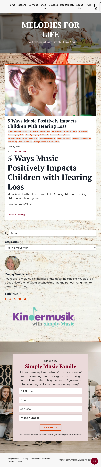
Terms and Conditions (40, 458)
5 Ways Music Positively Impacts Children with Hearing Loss (42, 123)
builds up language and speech (37, 135)
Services (33, 4)
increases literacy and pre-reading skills (22, 138)
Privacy (25, 458)
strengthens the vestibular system (46, 142)
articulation (83, 131)
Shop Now (43, 6)
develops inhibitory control (59, 135)
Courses (53, 4)
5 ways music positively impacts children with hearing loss (29, 131)
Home (12, 4)
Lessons (22, 4)
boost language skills (16, 135)
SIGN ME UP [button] (50, 427)
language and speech (47, 138)
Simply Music (13, 458)
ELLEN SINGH (18, 151)
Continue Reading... (17, 214)
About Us (79, 6)
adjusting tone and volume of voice (64, 131)
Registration (67, 4)
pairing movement (63, 138)
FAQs (20, 461)
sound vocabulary (25, 142)
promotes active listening (81, 138)
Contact (11, 461)
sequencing (12, 142)
